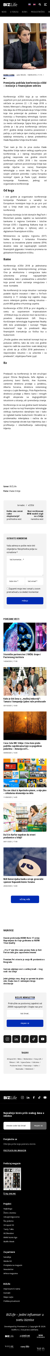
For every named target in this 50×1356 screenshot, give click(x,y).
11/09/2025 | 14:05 (10, 797)
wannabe (19, 1069)
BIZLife (23, 75)
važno (36, 1065)
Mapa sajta (8, 1297)
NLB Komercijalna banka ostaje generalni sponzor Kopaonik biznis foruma (23, 880)
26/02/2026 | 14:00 (10, 886)
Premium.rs (22, 1326)
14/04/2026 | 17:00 (10, 661)
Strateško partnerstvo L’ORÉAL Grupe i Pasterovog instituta (22, 656)
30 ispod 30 (11, 1059)
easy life (37, 1059)
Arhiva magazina (10, 1273)
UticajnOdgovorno (11, 1217)
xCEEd (31, 505)
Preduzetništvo (38, 11)
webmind (29, 1069)
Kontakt (6, 1293)
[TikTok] (34, 1039)
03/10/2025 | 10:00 (10, 706)
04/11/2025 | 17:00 (10, 842)
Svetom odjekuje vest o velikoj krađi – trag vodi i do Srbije (23, 970)
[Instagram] (7, 1039)
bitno (20, 1059)
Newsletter (8, 1269)
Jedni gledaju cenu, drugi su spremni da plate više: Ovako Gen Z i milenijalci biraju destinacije (23, 981)
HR (18, 1062)
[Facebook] (25, 1039)
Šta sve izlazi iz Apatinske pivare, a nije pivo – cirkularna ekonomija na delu (24, 792)
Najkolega (7, 1208)
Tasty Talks (8, 1229)
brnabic (21, 505)
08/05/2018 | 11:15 (35, 75)
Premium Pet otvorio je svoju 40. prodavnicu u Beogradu (23, 960)
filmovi (12, 1062)
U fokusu (14, 11)
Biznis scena (8, 75)
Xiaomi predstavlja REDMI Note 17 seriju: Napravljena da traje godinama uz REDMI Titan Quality (21, 940)
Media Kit (7, 1261)
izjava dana (25, 1062)
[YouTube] (43, 1039)
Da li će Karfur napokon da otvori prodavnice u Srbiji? (19, 836)
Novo (4, 11)
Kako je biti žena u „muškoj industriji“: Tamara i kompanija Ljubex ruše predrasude (24, 700)
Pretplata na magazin (12, 1265)
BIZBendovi (8, 1233)
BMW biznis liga (10, 1237)
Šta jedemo (8, 1221)
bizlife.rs (15, 1329)
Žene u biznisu (9, 1212)
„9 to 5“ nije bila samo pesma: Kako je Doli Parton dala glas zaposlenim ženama (22, 951)
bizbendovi (28, 1059)
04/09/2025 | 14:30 (10, 753)
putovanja (28, 1065)
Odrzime (35, 1062)
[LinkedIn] (16, 1039)
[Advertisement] (25, 457)
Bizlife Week (8, 1241)
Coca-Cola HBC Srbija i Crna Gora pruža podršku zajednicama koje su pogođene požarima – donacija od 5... (22, 745)
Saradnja (7, 1257)
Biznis (24, 11)
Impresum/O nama (11, 1288)
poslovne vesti (16, 1065)
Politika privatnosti (11, 1301)
